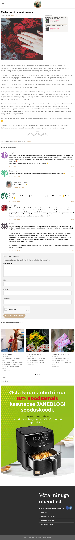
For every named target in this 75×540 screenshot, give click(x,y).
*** (16, 141)
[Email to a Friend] (39, 134)
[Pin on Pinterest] (42, 134)
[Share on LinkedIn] (46, 134)
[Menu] (2, 4)
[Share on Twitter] (35, 134)
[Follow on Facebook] (67, 508)
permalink (28, 141)
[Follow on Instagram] (70, 508)
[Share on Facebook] (32, 134)
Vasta (72, 166)
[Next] (71, 348)
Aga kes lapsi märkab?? (35, 354)
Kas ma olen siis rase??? (60, 354)
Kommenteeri (8, 263)
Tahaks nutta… (7, 354)
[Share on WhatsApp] (28, 134)
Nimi (5, 280)
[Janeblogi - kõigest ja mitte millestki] (38, 4)
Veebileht (6, 298)
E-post (6, 289)
